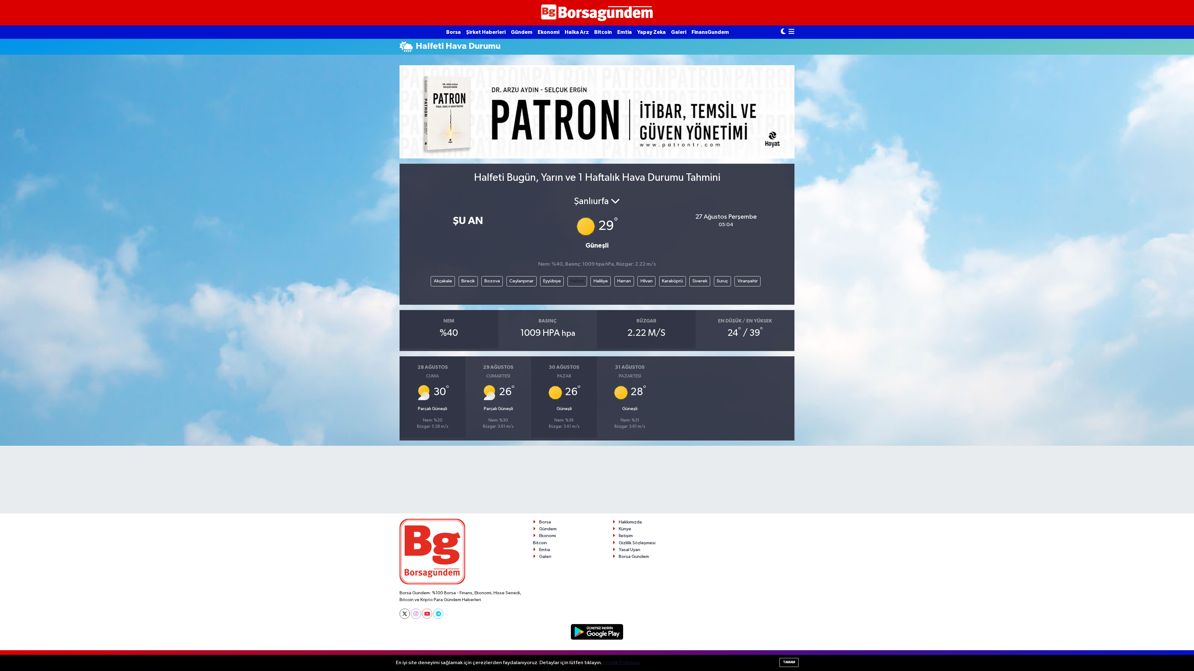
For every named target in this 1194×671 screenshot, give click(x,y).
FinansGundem (710, 32)
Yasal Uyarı (629, 549)
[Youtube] (427, 614)
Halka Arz (577, 32)
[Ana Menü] (791, 32)
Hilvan (647, 281)
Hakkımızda (630, 522)
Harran (624, 281)
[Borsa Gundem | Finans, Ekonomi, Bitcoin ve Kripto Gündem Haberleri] (597, 13)
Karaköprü (672, 281)
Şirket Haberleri (486, 32)
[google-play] (597, 631)
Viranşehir (748, 281)
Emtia (624, 32)
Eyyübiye (552, 281)
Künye (625, 529)
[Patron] (597, 111)
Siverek (699, 281)
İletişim (626, 535)
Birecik (468, 281)
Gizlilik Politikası (621, 662)
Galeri (678, 32)
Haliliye (601, 281)
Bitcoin (603, 32)
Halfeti (577, 281)
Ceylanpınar (521, 281)
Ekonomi (548, 32)
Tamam (789, 662)
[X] (405, 614)
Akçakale (443, 281)
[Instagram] (416, 614)
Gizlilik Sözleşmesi (637, 543)
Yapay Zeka (651, 32)
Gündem (521, 32)
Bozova (492, 281)
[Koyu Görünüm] (783, 32)
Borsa (453, 32)
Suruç (722, 281)
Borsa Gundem (634, 556)
